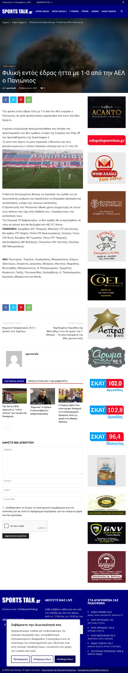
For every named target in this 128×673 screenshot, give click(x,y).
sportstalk (11, 88)
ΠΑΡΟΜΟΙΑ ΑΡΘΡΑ (14, 381)
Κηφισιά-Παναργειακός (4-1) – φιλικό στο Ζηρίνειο (19, 329)
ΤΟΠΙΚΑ (85, 11)
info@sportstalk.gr (28, 609)
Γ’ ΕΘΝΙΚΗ (74, 11)
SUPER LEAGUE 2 (59, 11)
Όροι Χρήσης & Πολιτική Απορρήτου (59, 670)
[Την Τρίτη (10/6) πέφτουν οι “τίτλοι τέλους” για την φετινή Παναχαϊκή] (14, 396)
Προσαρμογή (21, 659)
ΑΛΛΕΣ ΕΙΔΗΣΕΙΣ (109, 11)
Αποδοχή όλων (65, 659)
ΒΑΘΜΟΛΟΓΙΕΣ (43, 2)
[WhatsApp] (28, 99)
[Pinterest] (21, 99)
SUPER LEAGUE (42, 11)
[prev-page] (4, 428)
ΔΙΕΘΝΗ (95, 11)
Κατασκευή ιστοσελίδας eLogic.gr (93, 670)
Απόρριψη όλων (42, 659)
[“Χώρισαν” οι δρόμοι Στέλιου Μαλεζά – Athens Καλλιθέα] (42, 396)
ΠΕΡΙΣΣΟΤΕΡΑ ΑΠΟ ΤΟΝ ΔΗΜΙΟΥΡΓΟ (48, 381)
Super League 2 (19, 22)
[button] (122, 11)
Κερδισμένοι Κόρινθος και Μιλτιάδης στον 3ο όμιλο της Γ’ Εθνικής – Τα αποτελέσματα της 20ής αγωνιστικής (64, 333)
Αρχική (5, 22)
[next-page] (10, 428)
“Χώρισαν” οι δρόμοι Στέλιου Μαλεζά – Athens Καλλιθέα (40, 410)
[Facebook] (123, 2)
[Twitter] (13, 99)
